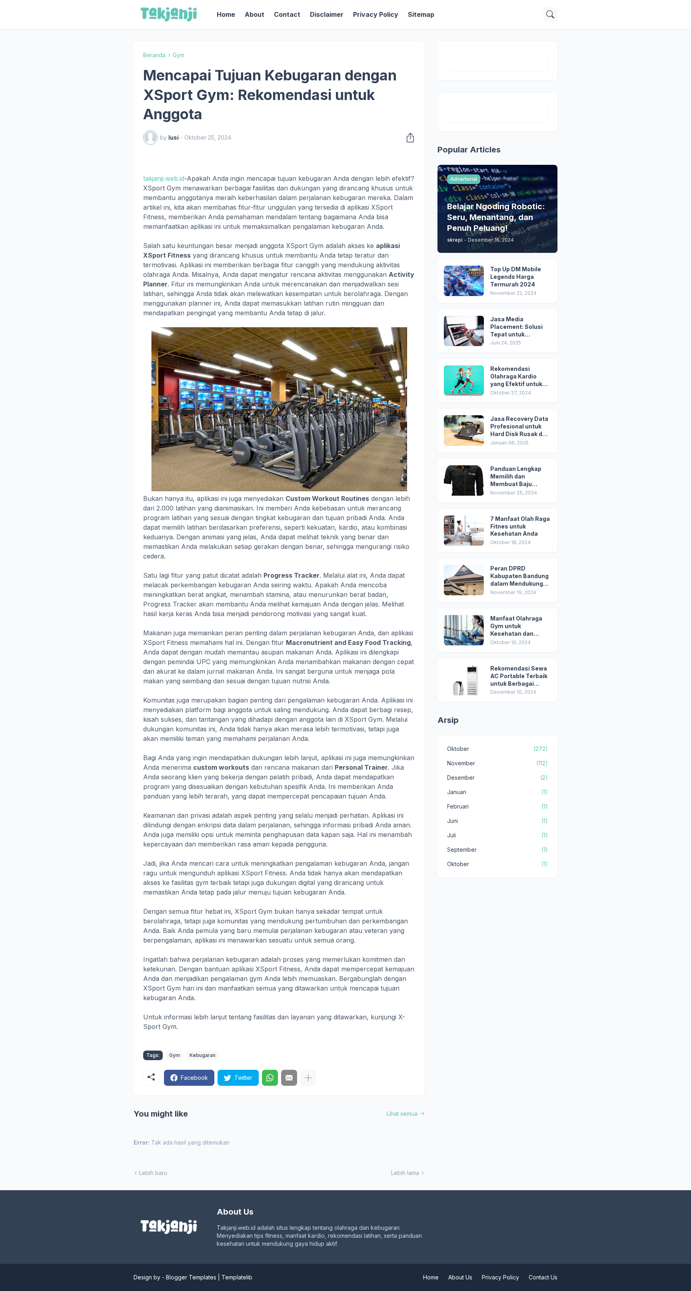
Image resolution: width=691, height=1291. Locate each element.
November (497, 763)
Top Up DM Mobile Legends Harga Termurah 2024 (515, 277)
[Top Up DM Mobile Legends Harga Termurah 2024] (464, 281)
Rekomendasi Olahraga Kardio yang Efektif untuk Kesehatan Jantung (518, 376)
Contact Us (543, 1277)
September (497, 849)
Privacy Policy (375, 14)
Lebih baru (153, 1172)
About (254, 14)
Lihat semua (402, 1113)
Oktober (497, 748)
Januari (497, 792)
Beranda (154, 55)
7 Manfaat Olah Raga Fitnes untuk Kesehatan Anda (520, 526)
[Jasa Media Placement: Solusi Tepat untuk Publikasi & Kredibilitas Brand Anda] (464, 331)
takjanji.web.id (163, 178)
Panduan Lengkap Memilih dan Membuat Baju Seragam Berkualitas (520, 476)
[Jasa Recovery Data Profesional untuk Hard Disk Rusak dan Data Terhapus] (464, 430)
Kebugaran (203, 1055)
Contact (287, 14)
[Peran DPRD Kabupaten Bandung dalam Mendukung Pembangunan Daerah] (464, 580)
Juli (497, 835)
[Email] (289, 1078)
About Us (460, 1277)
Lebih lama (405, 1172)
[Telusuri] (550, 14)
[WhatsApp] (270, 1078)
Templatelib (237, 1277)
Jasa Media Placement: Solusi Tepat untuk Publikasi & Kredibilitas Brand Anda (516, 327)
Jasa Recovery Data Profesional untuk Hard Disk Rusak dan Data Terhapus (519, 426)
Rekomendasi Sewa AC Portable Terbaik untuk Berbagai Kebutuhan (518, 676)
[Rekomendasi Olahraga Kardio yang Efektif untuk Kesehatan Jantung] (464, 380)
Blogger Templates (191, 1277)
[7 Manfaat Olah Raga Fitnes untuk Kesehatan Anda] (464, 530)
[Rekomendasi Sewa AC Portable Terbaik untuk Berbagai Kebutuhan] (464, 680)
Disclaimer (327, 14)
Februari (497, 806)
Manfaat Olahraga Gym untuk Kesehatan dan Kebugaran (516, 626)
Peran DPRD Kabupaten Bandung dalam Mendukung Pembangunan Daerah (519, 576)
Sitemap (421, 14)
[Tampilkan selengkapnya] (308, 1078)
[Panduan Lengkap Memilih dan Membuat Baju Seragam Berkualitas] (464, 480)
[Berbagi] (408, 137)
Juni (497, 820)
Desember (497, 777)
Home (226, 14)
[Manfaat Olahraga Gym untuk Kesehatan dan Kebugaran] (464, 630)
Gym (178, 55)
